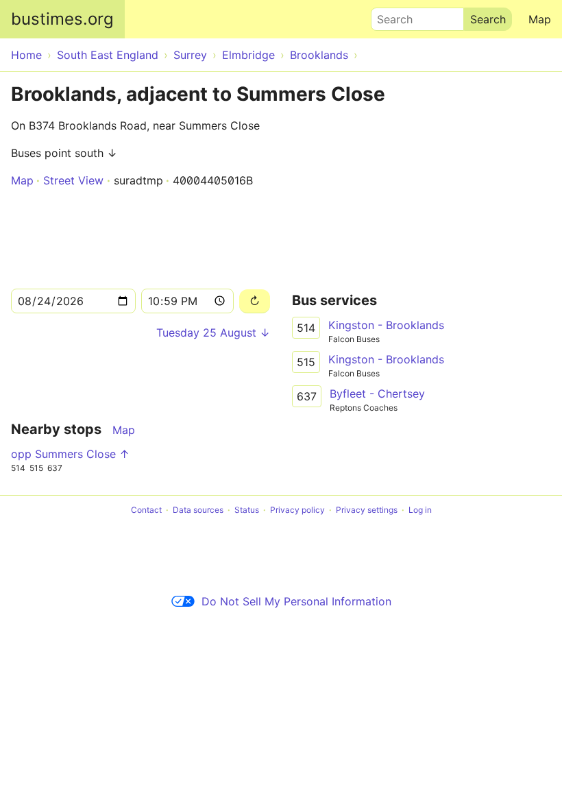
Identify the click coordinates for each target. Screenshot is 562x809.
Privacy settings (367, 510)
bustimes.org (62, 19)
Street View (73, 180)
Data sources (198, 510)
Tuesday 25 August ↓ (213, 332)
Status (246, 510)
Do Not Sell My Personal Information (296, 601)
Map (539, 19)
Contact (146, 510)
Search (388, 16)
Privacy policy (297, 510)
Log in (420, 510)
